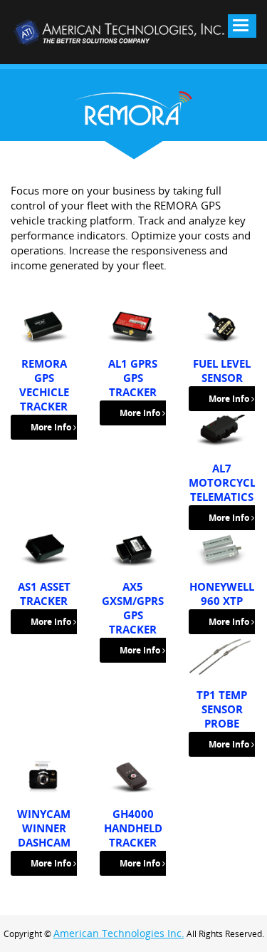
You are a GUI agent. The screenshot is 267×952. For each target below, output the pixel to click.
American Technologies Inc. (118, 933)
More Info (52, 427)
